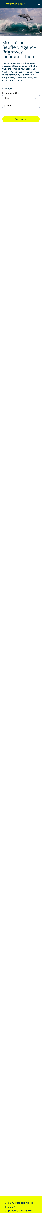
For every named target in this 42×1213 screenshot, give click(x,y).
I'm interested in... (11, 93)
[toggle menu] (38, 3)
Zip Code (6, 105)
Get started (21, 119)
